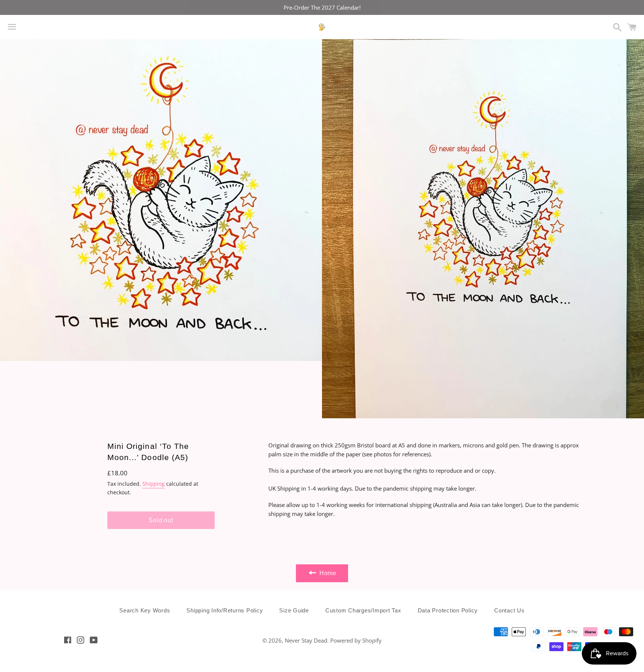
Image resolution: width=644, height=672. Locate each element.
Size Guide (294, 610)
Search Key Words (144, 610)
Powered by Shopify (356, 640)
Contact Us (509, 610)
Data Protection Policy (448, 610)
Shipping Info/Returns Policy (224, 610)
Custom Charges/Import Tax (363, 610)
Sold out (161, 520)
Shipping (153, 483)
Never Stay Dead (306, 640)
